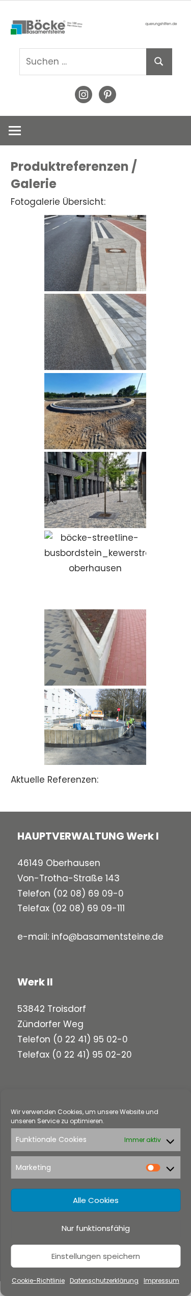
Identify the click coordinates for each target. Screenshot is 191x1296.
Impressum (161, 1280)
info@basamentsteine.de (107, 937)
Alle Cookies (96, 1200)
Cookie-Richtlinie (38, 1280)
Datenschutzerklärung (104, 1280)
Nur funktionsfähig (96, 1228)
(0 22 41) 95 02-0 (90, 1039)
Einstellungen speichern (95, 1256)
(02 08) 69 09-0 (88, 893)
